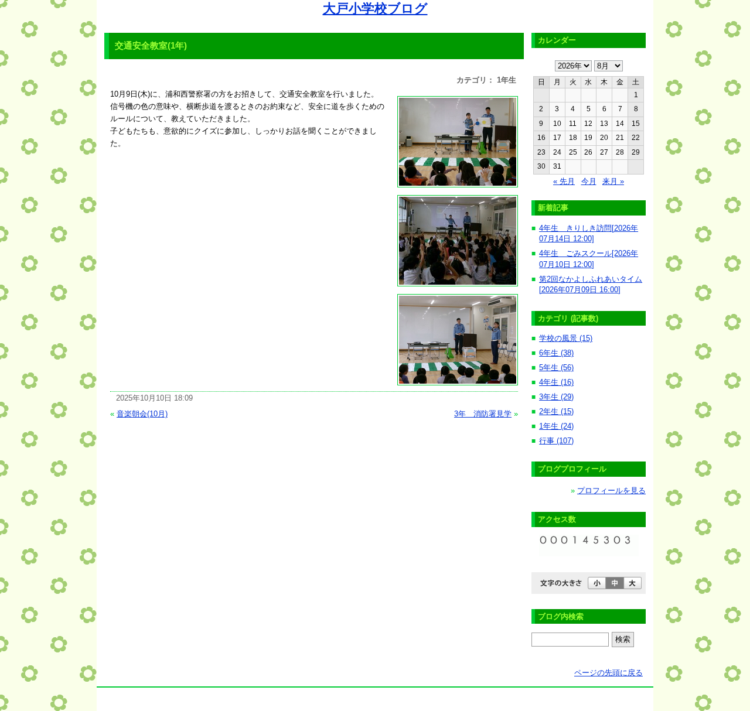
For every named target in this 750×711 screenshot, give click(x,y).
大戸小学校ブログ (375, 8)
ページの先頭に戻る (608, 672)
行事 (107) (556, 440)
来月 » (613, 181)
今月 (588, 181)
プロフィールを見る (611, 490)
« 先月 (564, 181)
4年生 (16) (556, 382)
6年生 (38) (556, 352)
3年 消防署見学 (483, 413)
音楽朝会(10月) (142, 413)
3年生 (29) (556, 396)
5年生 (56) (556, 367)
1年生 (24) (556, 426)
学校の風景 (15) (565, 338)
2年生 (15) (556, 411)
